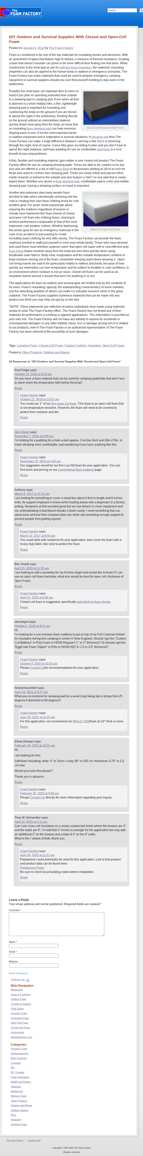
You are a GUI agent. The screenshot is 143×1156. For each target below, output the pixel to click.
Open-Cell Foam (113, 345)
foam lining (16, 251)
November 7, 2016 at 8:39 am (34, 436)
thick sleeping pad (67, 181)
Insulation (94, 345)
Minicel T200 (81, 721)
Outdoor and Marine (56, 352)
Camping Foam (27, 345)
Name (13, 941)
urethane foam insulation (75, 67)
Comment (15, 910)
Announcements (19, 1053)
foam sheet (62, 168)
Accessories (17, 1032)
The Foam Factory (61, 48)
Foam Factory (29, 395)
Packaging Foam (20, 1018)
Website (13, 961)
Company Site (34, 1140)
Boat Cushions (19, 1058)
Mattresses (17, 989)
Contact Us (37, 667)
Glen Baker (22, 432)
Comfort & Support (21, 1004)
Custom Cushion (75, 345)
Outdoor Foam (18, 999)
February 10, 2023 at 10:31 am (35, 745)
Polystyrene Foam (32, 867)
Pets (13, 1115)
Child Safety (17, 1008)
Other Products (32, 352)
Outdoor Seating (19, 1110)
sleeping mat (99, 136)
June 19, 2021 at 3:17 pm (31, 692)
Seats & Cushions (20, 994)
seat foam (103, 149)
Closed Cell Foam (20, 1027)
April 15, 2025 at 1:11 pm (31, 821)
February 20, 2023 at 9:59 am (39, 793)
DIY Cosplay (17, 1072)
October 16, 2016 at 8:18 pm (33, 374)
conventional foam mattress (76, 469)
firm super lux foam (63, 403)
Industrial (16, 1086)
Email (13, 951)
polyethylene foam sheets (93, 601)
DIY (13, 1067)
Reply (18, 388)
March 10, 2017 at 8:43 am (37, 535)
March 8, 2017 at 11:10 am (32, 493)
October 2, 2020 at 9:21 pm (32, 626)
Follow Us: (18, 979)
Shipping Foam (19, 1124)
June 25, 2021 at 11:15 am (37, 717)
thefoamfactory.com (21, 1037)
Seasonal (16, 1119)
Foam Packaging (20, 1077)
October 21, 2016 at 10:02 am (39, 399)
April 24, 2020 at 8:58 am (36, 597)
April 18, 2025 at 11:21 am (37, 855)
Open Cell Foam (19, 1022)
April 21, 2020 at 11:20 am (32, 568)
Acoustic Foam (19, 1013)
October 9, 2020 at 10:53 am (38, 663)
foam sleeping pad (39, 128)
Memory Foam (18, 1096)
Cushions (16, 1063)
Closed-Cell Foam (51, 345)
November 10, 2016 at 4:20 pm (40, 461)
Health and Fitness (21, 1081)
